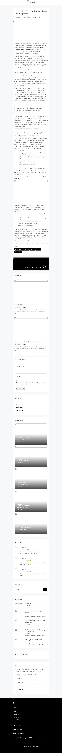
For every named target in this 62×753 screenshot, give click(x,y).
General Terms (19, 410)
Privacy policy (19, 407)
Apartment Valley (21, 529)
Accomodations (19, 249)
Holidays (33, 249)
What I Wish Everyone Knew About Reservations (33, 640)
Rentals (34, 17)
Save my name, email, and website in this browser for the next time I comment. (31, 384)
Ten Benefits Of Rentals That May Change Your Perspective (35, 630)
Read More (42, 607)
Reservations (18, 252)
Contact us (19, 404)
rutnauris (18, 17)
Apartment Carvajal (22, 440)
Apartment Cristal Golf (23, 507)
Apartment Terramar (22, 484)
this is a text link (23, 53)
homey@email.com (22, 686)
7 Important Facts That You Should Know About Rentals (35, 621)
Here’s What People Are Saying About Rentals (34, 611)
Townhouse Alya (21, 462)
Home (17, 402)
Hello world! (28, 603)
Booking (27, 249)
